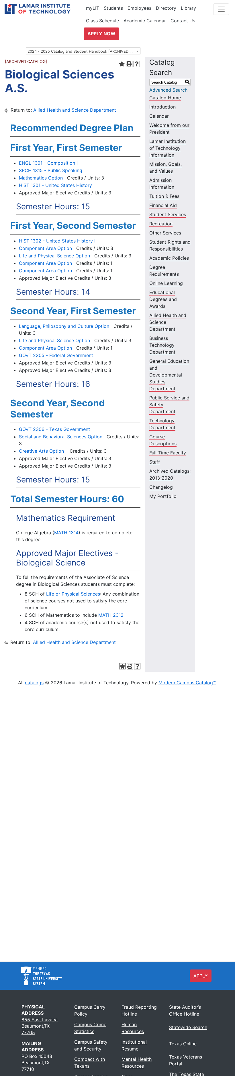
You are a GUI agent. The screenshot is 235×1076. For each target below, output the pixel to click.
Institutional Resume (134, 1045)
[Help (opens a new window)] (137, 64)
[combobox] (83, 51)
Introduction (162, 107)
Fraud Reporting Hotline (139, 1010)
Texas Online (183, 1044)
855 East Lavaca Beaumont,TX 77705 (39, 1026)
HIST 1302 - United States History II (58, 241)
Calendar (159, 116)
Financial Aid (163, 205)
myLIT (92, 8)
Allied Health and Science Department (74, 110)
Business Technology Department (162, 345)
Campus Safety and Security (90, 1045)
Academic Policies (169, 258)
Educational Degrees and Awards (163, 299)
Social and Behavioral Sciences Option (60, 437)
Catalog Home (165, 97)
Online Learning (166, 283)
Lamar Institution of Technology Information (167, 148)
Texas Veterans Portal (185, 1060)
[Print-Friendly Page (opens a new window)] (129, 64)
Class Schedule (102, 20)
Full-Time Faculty (167, 453)
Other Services (165, 233)
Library (188, 8)
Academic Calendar (145, 20)
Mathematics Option (41, 178)
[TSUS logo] (41, 975)
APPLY (200, 976)
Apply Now (101, 33)
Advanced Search (168, 90)
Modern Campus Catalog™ (187, 682)
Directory (166, 8)
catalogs (34, 682)
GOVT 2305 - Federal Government (56, 355)
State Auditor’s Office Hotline (185, 1010)
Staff (154, 462)
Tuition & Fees (164, 196)
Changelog (161, 487)
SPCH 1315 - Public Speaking (50, 170)
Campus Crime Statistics (90, 1028)
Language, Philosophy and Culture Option (64, 326)
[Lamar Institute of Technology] (46, 8)
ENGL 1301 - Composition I (48, 163)
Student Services (167, 214)
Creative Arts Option (41, 451)
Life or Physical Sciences (73, 594)
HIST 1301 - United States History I (57, 185)
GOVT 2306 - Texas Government (54, 429)
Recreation (161, 223)
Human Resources (133, 1028)
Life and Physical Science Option (54, 256)
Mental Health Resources (137, 1062)
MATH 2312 (111, 615)
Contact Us (183, 20)
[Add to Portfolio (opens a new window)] (122, 64)
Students (113, 8)
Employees (139, 8)
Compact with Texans (89, 1062)
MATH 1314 (66, 532)
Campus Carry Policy (89, 1010)
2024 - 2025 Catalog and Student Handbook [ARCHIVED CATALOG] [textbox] (84, 51)
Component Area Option (45, 248)
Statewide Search (188, 1027)
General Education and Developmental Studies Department (169, 374)
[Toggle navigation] (221, 9)
